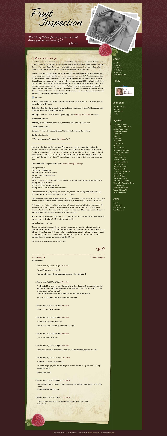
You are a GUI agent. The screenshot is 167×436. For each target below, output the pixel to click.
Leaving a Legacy (120, 160)
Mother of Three (119, 164)
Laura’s (62, 139)
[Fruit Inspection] (54, 16)
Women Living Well (120, 190)
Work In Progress (120, 192)
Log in (116, 203)
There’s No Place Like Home (124, 183)
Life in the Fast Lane (121, 162)
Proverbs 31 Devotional (122, 171)
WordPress (111, 432)
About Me (117, 63)
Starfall (116, 114)
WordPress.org (119, 210)
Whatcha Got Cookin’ (121, 188)
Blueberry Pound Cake (82, 115)
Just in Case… (119, 155)
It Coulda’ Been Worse (121, 152)
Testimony (117, 72)
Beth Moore (118, 134)
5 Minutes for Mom (120, 124)
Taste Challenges (98, 257)
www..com (124, 86)
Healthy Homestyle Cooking (72, 164)
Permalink (65, 266)
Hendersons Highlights (122, 150)
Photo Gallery (118, 70)
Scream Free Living (120, 178)
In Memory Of (38, 257)
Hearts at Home (119, 148)
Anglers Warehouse (121, 129)
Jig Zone (117, 109)
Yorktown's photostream (127, 92)
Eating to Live (118, 143)
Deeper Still (118, 141)
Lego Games (118, 112)
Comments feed (119, 208)
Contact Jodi (118, 68)
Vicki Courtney (119, 185)
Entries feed (118, 205)
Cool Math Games (120, 107)
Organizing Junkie (120, 169)
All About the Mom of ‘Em (122, 127)
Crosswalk (117, 138)
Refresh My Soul (119, 176)
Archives (117, 65)
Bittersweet (117, 136)
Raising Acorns (119, 174)
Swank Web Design (94, 432)
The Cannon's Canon (121, 181)
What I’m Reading (120, 75)
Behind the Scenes (120, 131)
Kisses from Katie (120, 157)
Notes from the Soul (120, 167)
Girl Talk (116, 145)
